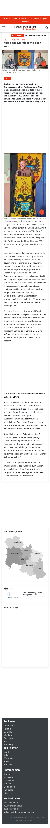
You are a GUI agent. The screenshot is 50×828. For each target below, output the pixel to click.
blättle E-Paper (11, 607)
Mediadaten (25, 22)
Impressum (9, 777)
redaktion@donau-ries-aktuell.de (19, 812)
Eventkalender (24, 19)
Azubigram (35, 19)
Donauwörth (9, 725)
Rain (6, 741)
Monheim (8, 731)
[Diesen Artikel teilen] (7, 78)
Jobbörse (14, 19)
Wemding (8, 744)
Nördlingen (9, 735)
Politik (6, 761)
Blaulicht (8, 764)
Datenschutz (9, 780)
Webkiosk (6, 19)
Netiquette (8, 789)
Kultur (6, 755)
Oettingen (8, 738)
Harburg (7, 728)
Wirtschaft (8, 758)
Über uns (8, 793)
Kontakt (7, 783)
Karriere (7, 774)
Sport (6, 751)
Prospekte (43, 19)
